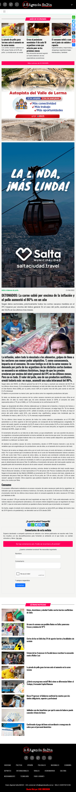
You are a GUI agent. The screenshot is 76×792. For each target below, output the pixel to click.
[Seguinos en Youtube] (16, 4)
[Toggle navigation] (4, 11)
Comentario (19, 561)
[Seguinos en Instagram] (5, 4)
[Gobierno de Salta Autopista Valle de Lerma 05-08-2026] (38, 104)
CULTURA (63, 771)
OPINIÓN (30, 765)
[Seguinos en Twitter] (11, 4)
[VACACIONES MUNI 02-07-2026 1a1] (38, 215)
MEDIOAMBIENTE (9, 776)
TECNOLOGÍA (24, 776)
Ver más (19, 538)
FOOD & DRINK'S (39, 776)
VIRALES (36, 771)
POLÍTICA (19, 765)
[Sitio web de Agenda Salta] (37, 4)
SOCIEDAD (7, 765)
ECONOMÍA (67, 765)
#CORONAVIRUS (50, 771)
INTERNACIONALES (22, 771)
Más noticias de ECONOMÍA (38, 63)
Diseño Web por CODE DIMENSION (38, 789)
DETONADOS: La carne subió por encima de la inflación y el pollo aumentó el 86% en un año (38, 297)
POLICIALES (42, 765)
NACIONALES (55, 765)
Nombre (18, 553)
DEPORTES (7, 771)
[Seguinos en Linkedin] (50, 757)
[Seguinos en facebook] (26, 757)
